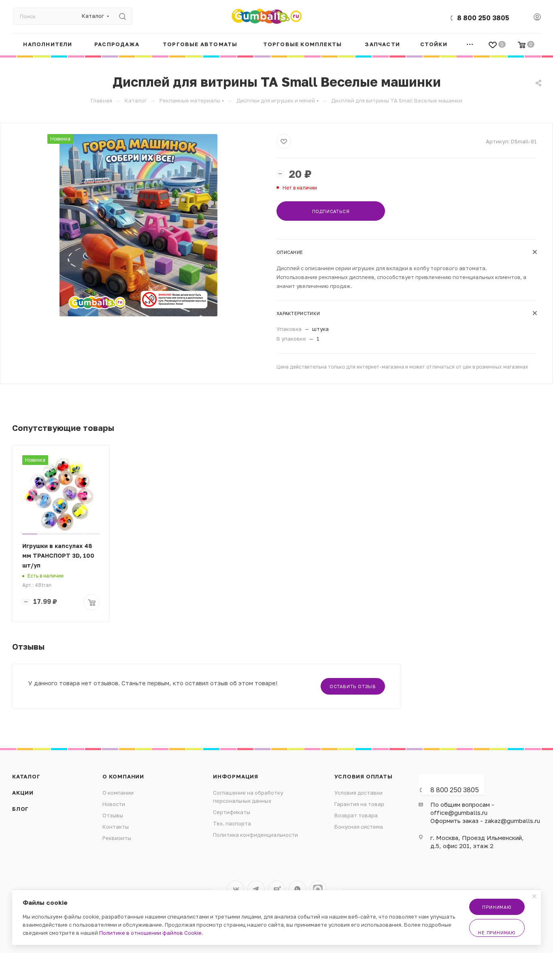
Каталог (26, 776)
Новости (113, 804)
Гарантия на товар (359, 804)
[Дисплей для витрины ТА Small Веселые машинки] (138, 225)
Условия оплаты (363, 776)
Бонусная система (358, 826)
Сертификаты (231, 812)
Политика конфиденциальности (255, 834)
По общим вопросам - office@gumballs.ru (462, 808)
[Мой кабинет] (537, 18)
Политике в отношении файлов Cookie (150, 933)
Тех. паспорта (232, 823)
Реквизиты (116, 838)
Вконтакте (235, 889)
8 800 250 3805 (483, 18)
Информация (235, 776)
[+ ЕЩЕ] (470, 44)
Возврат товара (356, 815)
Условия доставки (358, 792)
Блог (20, 809)
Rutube (276, 889)
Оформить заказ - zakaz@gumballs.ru (485, 820)
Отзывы (112, 815)
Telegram (256, 889)
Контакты (115, 826)
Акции (23, 792)
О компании (123, 776)
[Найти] (122, 16)
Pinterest (318, 889)
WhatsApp (297, 889)
